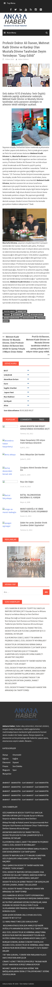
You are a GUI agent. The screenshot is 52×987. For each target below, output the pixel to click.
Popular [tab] (10, 419)
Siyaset (16, 762)
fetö (26, 314)
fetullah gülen (37, 314)
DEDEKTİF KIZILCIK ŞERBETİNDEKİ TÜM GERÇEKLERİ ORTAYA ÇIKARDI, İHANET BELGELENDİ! (22, 680)
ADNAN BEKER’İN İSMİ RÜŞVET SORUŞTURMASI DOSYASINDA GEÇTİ (34, 427)
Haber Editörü (23, 59)
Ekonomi (6, 762)
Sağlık (15, 758)
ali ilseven (17, 314)
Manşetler (22, 311)
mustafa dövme (28, 318)
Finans (5, 766)
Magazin (6, 770)
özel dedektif (27, 782)
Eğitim (5, 758)
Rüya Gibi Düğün (27, 482)
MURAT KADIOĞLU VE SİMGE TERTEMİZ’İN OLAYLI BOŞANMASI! (34, 510)
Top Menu (11, 3)
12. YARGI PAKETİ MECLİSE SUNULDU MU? (20, 921)
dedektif (6, 782)
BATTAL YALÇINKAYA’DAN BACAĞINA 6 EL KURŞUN (30, 496)
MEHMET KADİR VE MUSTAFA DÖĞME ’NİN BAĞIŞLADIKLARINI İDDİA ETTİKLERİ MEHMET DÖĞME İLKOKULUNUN (26, 971)
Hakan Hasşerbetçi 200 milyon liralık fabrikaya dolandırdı (32, 441)
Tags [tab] (41, 419)
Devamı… (29, 741)
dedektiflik (16, 782)
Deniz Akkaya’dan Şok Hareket (32, 454)
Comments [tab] (26, 419)
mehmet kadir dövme (12, 318)
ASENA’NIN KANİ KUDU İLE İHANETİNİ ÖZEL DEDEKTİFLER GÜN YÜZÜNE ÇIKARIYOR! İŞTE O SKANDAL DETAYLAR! (25, 631)
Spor (15, 770)
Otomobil (17, 755)
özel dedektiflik (41, 782)
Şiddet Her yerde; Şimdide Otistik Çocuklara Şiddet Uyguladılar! (33, 524)
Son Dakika (17, 766)
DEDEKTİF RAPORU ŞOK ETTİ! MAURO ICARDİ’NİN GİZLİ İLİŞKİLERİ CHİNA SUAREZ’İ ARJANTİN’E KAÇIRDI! (24, 654)
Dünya (5, 755)
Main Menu (11, 32)
